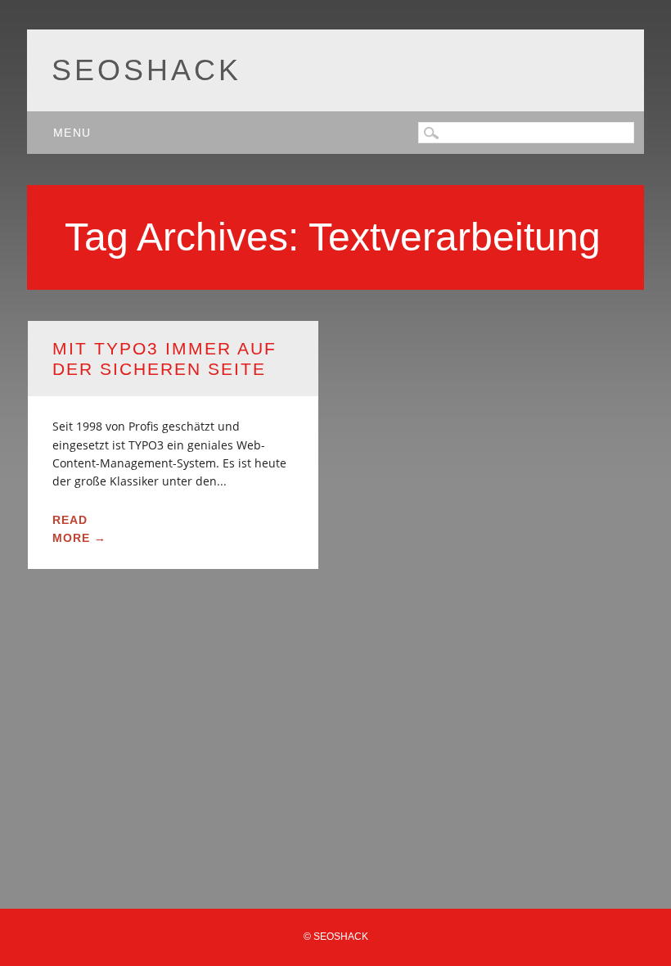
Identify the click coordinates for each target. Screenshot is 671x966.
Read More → (79, 528)
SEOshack (146, 70)
